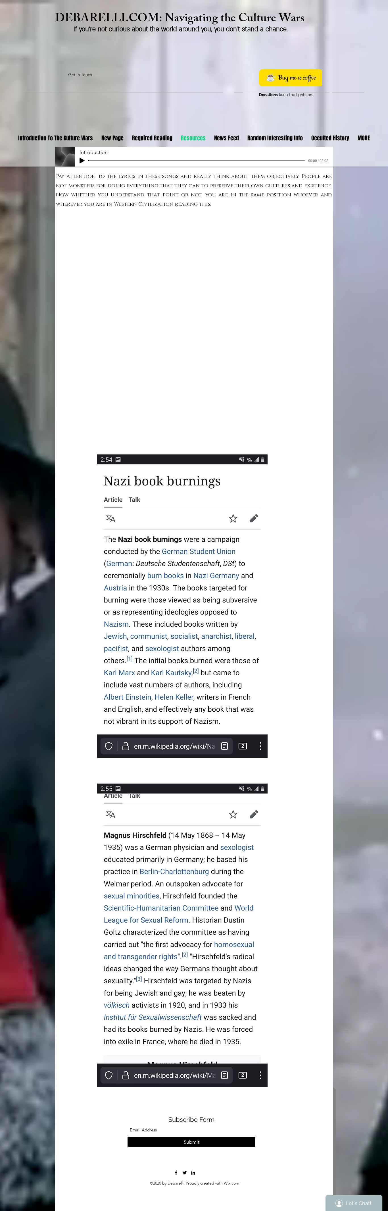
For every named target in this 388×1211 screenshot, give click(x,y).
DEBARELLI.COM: (110, 19)
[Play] (82, 160)
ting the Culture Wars (251, 19)
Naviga (182, 19)
